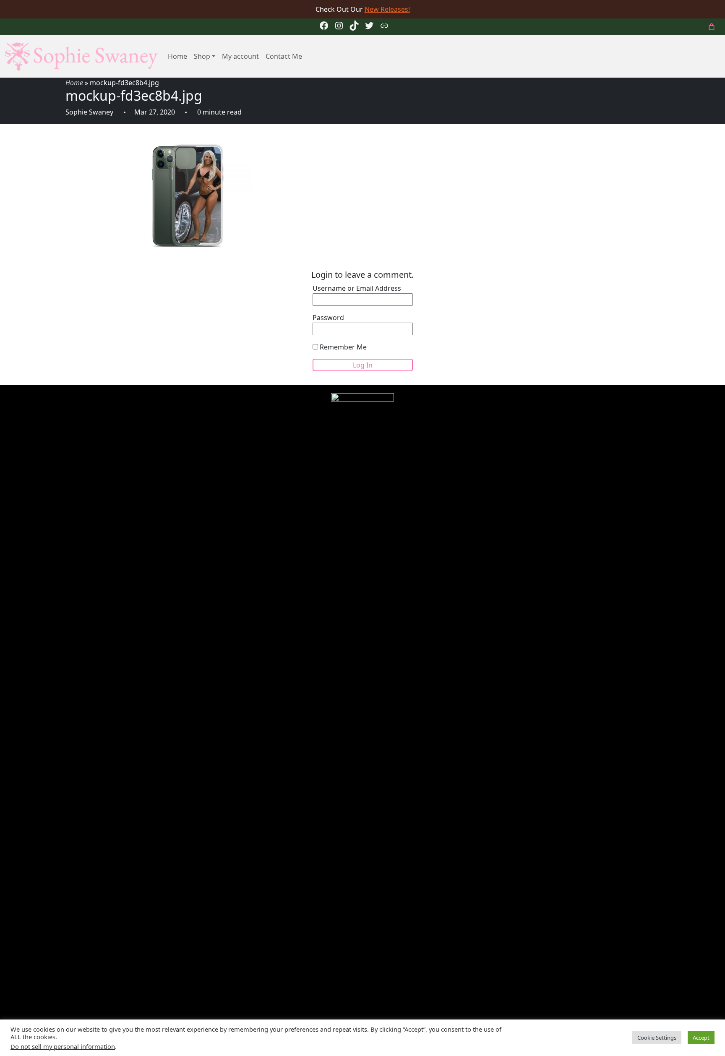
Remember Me (342, 347)
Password (328, 317)
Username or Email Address (357, 288)
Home (177, 56)
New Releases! (387, 9)
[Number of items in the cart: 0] (711, 26)
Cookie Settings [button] (656, 1037)
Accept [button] (701, 1037)
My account (240, 56)
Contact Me (284, 56)
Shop (202, 56)
